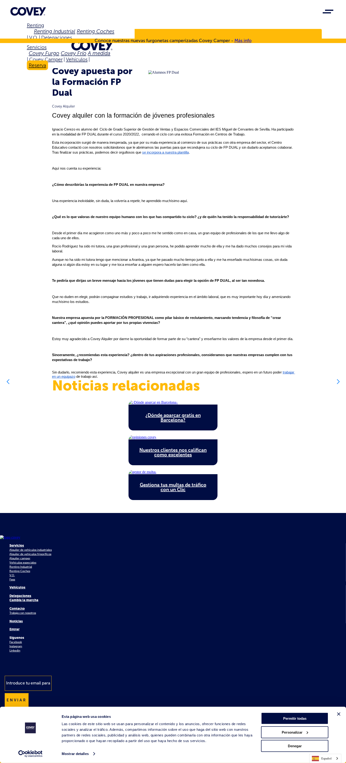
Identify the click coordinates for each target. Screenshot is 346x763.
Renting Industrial (54, 31)
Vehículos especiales (22, 562)
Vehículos (77, 59)
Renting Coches (95, 31)
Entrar (14, 629)
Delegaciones (56, 37)
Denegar (295, 746)
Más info (243, 40)
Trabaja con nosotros (22, 613)
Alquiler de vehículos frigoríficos (30, 554)
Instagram (15, 646)
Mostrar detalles (75, 754)
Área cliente (46, 35)
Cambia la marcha (23, 600)
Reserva (37, 65)
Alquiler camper (19, 558)
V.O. (33, 37)
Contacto (17, 609)
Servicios (37, 47)
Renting (35, 25)
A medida (99, 53)
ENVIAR (17, 700)
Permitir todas (294, 718)
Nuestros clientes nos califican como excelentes (173, 452)
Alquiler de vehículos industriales (30, 550)
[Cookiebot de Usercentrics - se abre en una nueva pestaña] (30, 753)
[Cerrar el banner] (338, 714)
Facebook (15, 642)
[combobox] (325, 758)
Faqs (12, 579)
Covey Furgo (44, 53)
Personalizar (292, 732)
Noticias (16, 621)
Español (326, 758)
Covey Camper (46, 59)
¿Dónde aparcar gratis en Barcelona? (173, 417)
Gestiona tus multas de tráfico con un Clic (173, 487)
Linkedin (14, 650)
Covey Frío (73, 53)
